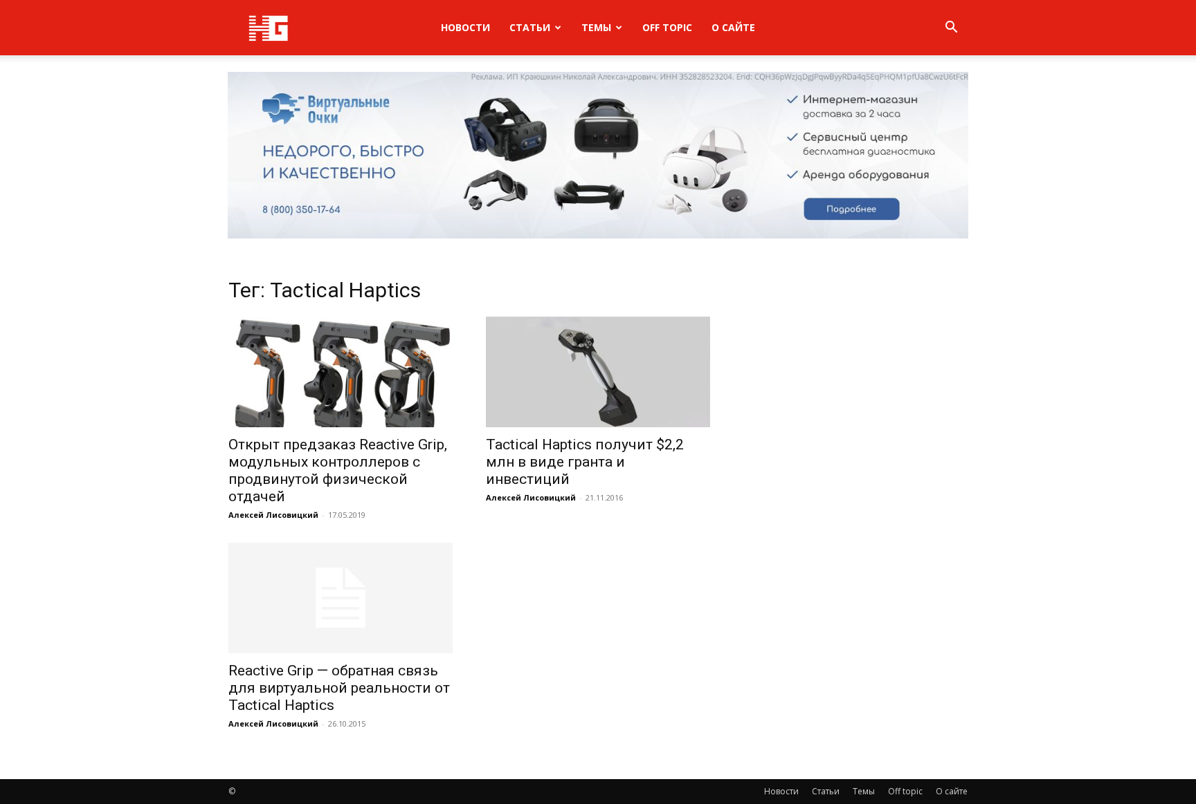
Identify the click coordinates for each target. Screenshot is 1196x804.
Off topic (667, 27)
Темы (596, 27)
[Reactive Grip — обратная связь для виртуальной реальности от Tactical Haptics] (340, 598)
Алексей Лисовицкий (273, 514)
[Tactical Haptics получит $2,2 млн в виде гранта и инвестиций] (598, 372)
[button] (951, 28)
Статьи (529, 27)
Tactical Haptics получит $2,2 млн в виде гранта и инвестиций (585, 461)
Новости (465, 27)
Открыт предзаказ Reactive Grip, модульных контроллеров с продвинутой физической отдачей (337, 470)
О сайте (733, 27)
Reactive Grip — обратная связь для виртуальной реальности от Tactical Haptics (339, 687)
